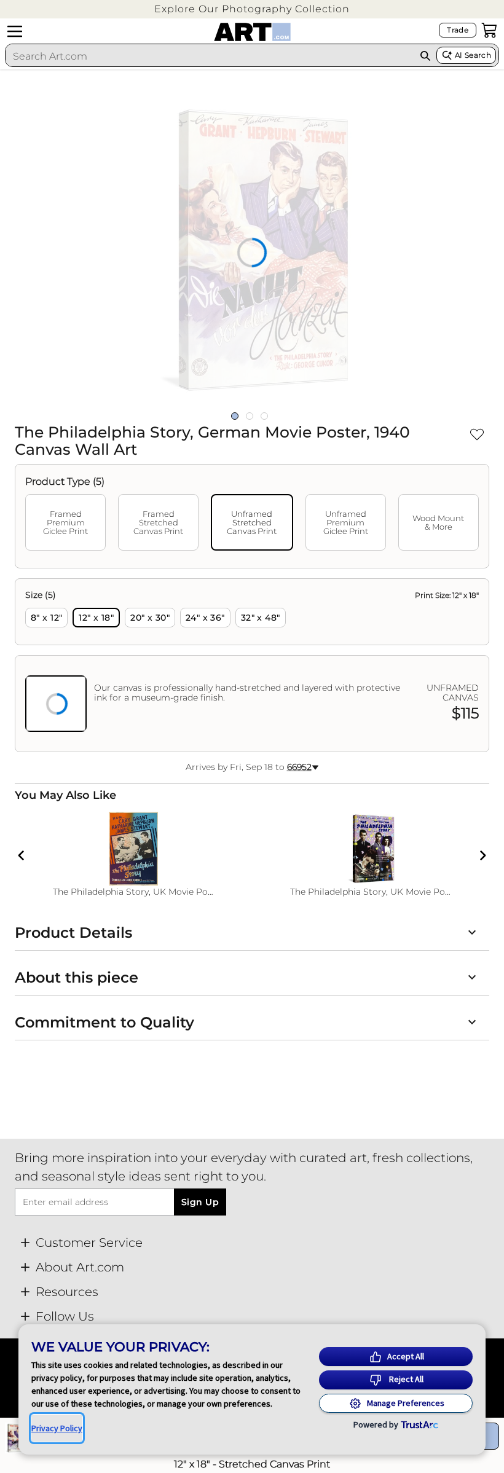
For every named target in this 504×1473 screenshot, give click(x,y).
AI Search (473, 55)
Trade (457, 29)
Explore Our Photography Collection (252, 9)
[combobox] (210, 56)
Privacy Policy (56, 1428)
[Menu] (15, 31)
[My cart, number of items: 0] (489, 30)
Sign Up (200, 1202)
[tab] (65, 522)
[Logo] (252, 32)
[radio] (46, 617)
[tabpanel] (252, 665)
